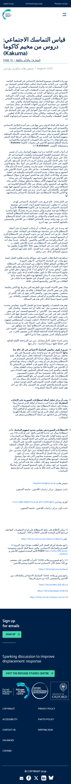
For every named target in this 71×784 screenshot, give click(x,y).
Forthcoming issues (34, 3)
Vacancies (8, 740)
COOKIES (7, 751)
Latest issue (8, 3)
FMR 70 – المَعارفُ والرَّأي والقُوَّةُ (21, 60)
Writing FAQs (45, 730)
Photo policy (46, 719)
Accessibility (10, 719)
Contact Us (9, 730)
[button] (66, 14)
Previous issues (61, 3)
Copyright (8, 709)
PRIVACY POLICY (46, 709)
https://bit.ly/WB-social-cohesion (56, 552)
